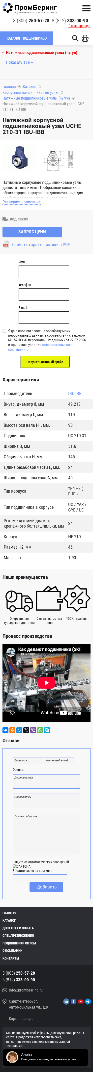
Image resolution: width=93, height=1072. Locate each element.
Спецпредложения (18, 936)
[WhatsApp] (40, 730)
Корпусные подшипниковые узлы (30, 92)
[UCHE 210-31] (19, 160)
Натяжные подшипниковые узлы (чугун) (41, 52)
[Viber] (33, 730)
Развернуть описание (21, 201)
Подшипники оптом (19, 943)
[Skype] (47, 730)
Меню (86, 8)
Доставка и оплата (18, 928)
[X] (26, 730)
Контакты (10, 958)
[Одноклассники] (12, 730)
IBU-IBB (75, 393)
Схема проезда (79, 26)
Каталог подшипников (27, 38)
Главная (9, 86)
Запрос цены (32, 231)
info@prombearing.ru (26, 990)
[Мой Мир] (19, 730)
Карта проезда (21, 1018)
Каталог (29, 86)
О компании (12, 951)
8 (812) (70, 21)
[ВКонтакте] (5, 730)
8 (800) (31, 21)
